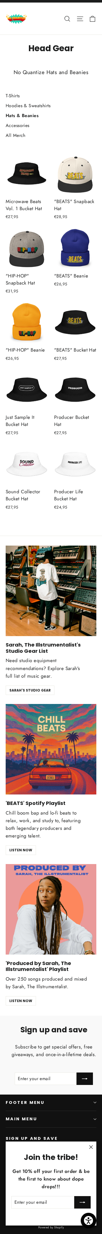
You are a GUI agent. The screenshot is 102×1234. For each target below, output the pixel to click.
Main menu (21, 1119)
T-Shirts (13, 95)
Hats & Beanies (22, 115)
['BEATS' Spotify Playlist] (51, 749)
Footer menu (25, 1102)
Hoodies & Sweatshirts (28, 105)
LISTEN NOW (20, 850)
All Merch (16, 135)
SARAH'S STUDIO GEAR (30, 690)
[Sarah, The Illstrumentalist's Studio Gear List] (51, 591)
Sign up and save (32, 1138)
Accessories (17, 125)
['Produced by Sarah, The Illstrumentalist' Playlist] (51, 909)
